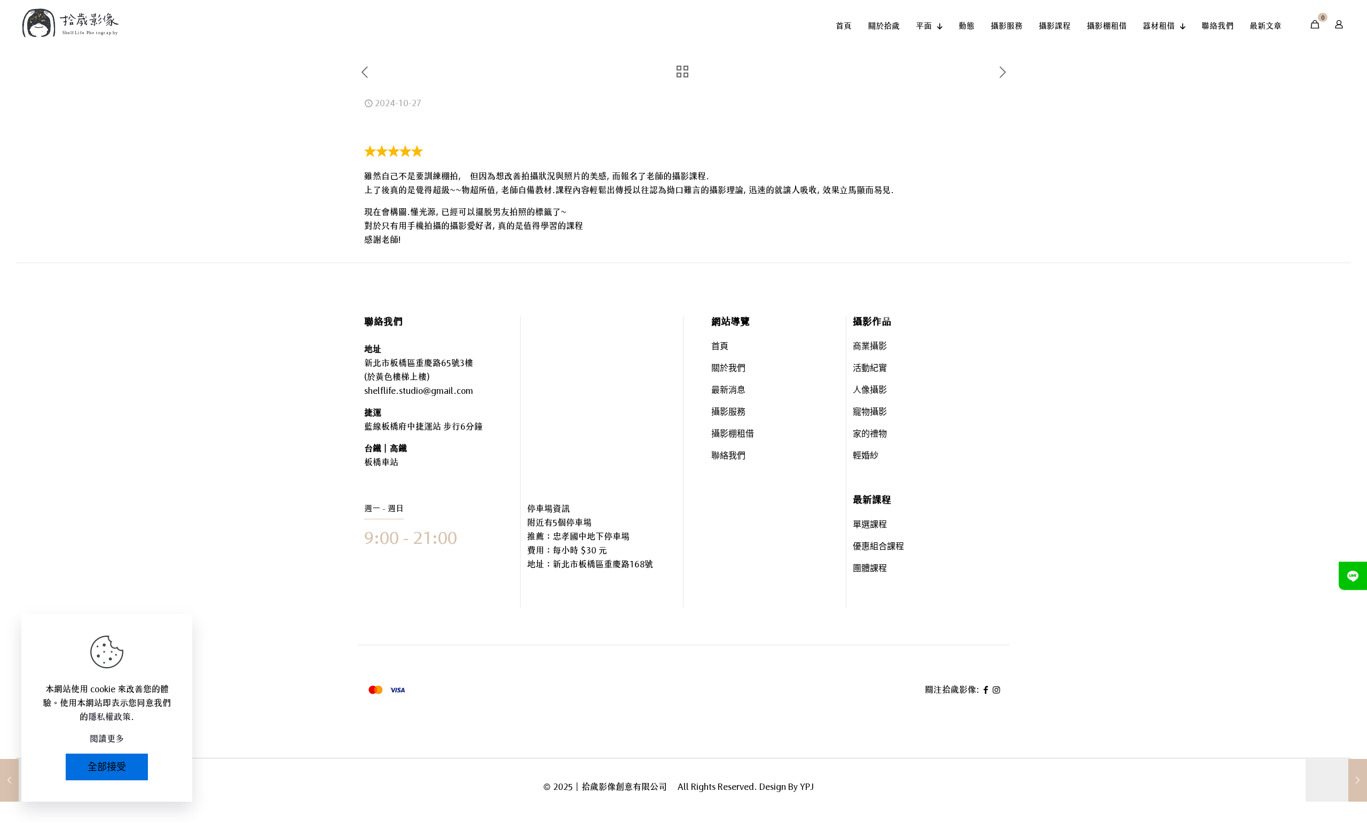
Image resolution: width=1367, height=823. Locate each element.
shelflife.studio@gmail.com (418, 390)
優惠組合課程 (878, 547)
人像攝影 (870, 391)
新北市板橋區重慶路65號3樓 (418, 363)
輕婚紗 (865, 457)
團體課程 (870, 569)
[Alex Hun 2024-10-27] (1336, 780)
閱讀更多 (107, 738)
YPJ (807, 786)
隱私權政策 (109, 717)
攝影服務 (728, 413)
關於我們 (728, 369)
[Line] (1353, 576)
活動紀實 (870, 369)
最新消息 (728, 391)
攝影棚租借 (732, 435)
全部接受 (107, 767)
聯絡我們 (728, 457)
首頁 (719, 347)
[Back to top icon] (1316, 785)
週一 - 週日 (384, 508)
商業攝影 (870, 347)
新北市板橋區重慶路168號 (603, 564)
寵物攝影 (870, 413)
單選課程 (870, 525)
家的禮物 (870, 435)
